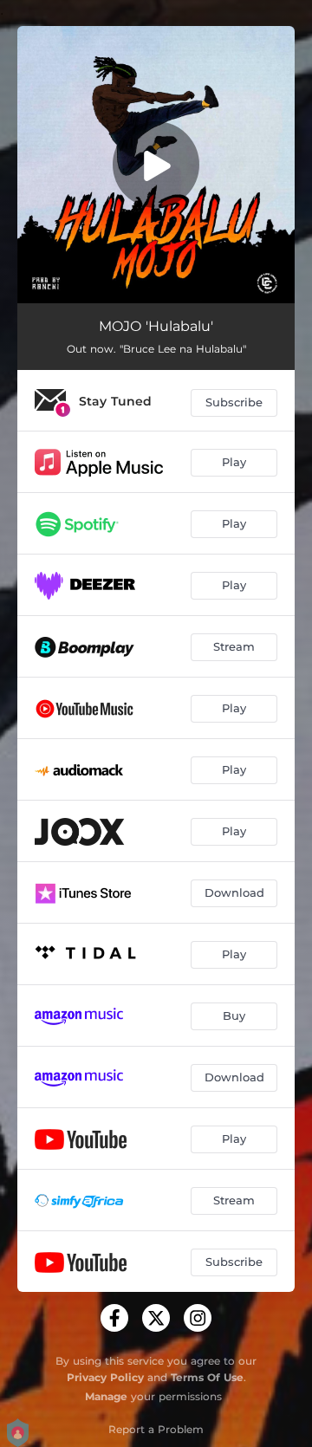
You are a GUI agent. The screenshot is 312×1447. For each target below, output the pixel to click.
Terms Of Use (207, 1377)
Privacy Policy (105, 1377)
